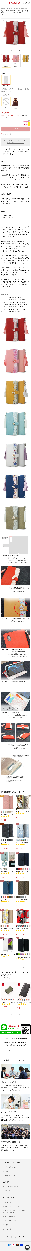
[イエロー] (25, 954)
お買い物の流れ (7, 1202)
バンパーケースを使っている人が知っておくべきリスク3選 (15, 1211)
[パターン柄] (27, 840)
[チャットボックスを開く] (27, 1247)
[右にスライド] (19, 50)
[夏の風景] (23, 840)
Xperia (9, 8)
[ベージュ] (8, 811)
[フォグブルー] (23, 897)
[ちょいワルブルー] (25, 926)
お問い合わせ (7, 1229)
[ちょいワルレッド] (23, 926)
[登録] (26, 1050)
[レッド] (19, 869)
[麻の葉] (10, 840)
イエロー (25, 65)
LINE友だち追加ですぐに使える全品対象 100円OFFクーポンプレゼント (15, 142)
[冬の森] (17, 840)
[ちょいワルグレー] (27, 926)
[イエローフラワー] (1, 926)
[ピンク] (1, 811)
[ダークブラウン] (12, 897)
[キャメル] (8, 897)
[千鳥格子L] (8, 840)
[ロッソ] (3, 897)
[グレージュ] (6, 811)
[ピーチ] (25, 869)
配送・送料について (9, 1217)
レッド (6, 65)
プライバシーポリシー (9, 1175)
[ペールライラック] (12, 811)
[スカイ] (1, 897)
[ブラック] (14, 897)
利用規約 (6, 1171)
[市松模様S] (1, 840)
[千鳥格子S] (6, 840)
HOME (3, 8)
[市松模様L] (3, 840)
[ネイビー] (17, 869)
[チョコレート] (17, 897)
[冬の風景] (19, 840)
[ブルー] (30, 869)
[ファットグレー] (21, 926)
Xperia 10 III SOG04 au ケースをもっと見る (15, 967)
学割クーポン (7, 1191)
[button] (2, 3)
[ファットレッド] (17, 926)
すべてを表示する (6, 978)
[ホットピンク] (27, 869)
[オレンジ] (21, 869)
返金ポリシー (7, 1225)
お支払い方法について (9, 1221)
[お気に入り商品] (26, 3)
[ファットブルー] (19, 926)
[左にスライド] (11, 50)
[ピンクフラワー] (3, 926)
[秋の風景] (25, 840)
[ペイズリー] (12, 840)
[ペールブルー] (3, 811)
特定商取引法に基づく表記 (11, 1167)
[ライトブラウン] (10, 811)
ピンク (16, 65)
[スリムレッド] (30, 926)
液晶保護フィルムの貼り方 (11, 1206)
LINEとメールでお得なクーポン (12, 1187)
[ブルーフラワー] (6, 926)
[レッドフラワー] (8, 926)
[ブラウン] (30, 954)
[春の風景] (21, 840)
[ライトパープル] (21, 954)
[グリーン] (10, 897)
